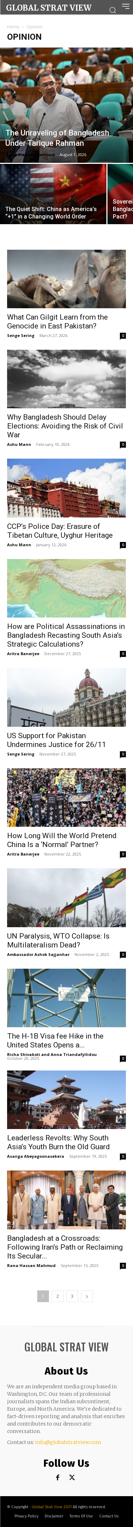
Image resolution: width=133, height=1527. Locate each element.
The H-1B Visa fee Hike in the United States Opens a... (55, 1040)
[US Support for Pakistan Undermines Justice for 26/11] (66, 697)
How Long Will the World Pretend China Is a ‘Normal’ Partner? (62, 840)
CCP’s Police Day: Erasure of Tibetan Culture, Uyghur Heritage (60, 531)
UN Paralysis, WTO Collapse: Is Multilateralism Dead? (58, 940)
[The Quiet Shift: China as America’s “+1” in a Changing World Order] (53, 203)
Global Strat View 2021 (52, 1507)
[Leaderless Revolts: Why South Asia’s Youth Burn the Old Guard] (66, 1099)
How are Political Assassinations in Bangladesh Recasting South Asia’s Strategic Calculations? (66, 635)
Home (13, 27)
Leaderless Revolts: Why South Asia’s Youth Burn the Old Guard (58, 1142)
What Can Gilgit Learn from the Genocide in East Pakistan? (57, 321)
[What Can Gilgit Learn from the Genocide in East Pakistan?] (66, 279)
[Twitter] (72, 1478)
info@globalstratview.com (68, 1442)
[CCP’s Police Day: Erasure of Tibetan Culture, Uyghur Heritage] (66, 488)
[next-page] (87, 1296)
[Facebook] (58, 1478)
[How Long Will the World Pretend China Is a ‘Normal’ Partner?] (66, 797)
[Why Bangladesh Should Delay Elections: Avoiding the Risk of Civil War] (66, 379)
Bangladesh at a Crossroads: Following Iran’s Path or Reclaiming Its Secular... (65, 1247)
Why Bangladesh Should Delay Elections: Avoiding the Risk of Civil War (65, 426)
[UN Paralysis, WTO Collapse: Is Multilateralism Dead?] (66, 897)
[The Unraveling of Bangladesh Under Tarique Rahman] (66, 105)
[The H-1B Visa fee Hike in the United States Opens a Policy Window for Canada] (66, 998)
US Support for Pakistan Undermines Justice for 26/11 (56, 740)
